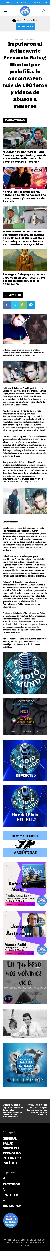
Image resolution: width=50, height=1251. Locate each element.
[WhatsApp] (23, 305)
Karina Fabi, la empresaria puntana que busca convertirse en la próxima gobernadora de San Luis (24, 196)
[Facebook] (7, 305)
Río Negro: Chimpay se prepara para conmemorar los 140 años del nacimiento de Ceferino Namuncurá (24, 279)
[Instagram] (4, 1200)
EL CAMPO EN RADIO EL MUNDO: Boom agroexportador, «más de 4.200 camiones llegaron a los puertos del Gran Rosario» (24, 157)
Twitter (10, 1195)
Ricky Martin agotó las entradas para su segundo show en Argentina (37, 1111)
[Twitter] (15, 305)
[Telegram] (31, 305)
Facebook (11, 1184)
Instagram (12, 1206)
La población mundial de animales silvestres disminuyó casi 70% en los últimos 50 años (13, 1112)
